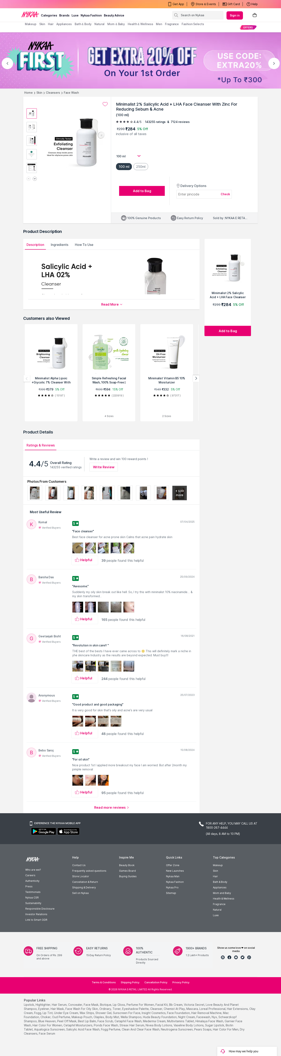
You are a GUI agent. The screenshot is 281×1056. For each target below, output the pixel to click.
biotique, (106, 1004)
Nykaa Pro (172, 887)
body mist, (113, 1017)
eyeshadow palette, (135, 1008)
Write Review (103, 467)
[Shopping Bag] (254, 15)
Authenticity (32, 880)
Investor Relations (36, 914)
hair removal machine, (206, 1013)
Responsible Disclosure (40, 908)
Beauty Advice (114, 15)
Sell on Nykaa (80, 893)
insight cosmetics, (154, 1013)
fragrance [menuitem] (172, 24)
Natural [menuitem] (99, 24)
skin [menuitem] (42, 24)
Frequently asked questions (89, 870)
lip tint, (48, 1013)
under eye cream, (66, 1013)
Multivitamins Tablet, (181, 1021)
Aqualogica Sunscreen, (49, 1029)
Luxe (216, 915)
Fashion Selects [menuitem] (193, 24)
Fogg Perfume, (111, 1029)
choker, (46, 1017)
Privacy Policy (180, 982)
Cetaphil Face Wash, (128, 1021)
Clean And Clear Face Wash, (141, 1029)
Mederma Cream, (154, 1021)
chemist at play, (175, 1008)
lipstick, (29, 1004)
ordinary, (105, 1008)
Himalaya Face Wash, (209, 1021)
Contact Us (79, 865)
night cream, (187, 1017)
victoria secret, (194, 1004)
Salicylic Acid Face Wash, (83, 1029)
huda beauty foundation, (160, 1017)
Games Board (127, 870)
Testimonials (33, 892)
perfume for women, (141, 1004)
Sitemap (171, 893)
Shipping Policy (130, 982)
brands (64, 15)
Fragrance (219, 904)
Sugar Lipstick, (215, 1025)
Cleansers (53, 92)
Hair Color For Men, (226, 1029)
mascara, (192, 1008)
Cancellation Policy (155, 982)
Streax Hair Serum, (132, 1025)
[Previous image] (29, 179)
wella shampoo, (131, 1017)
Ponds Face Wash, (106, 1025)
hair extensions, (237, 1008)
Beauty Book (127, 865)
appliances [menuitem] (64, 24)
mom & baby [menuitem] (116, 24)
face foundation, (178, 1013)
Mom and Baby (222, 893)
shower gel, (103, 1013)
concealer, (75, 1004)
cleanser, (156, 1008)
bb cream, (176, 1004)
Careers (30, 875)
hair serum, (59, 1004)
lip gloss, (119, 1004)
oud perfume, (61, 1017)
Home (28, 92)
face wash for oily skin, (82, 1008)
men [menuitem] (159, 24)
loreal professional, (212, 1008)
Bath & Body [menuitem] (83, 24)
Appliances (219, 887)
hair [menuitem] (50, 24)
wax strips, (87, 1013)
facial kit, (162, 1004)
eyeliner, (44, 1008)
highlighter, (43, 1004)
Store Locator (80, 876)
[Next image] (35, 179)
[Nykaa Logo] (30, 14)
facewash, (203, 1017)
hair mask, (58, 1008)
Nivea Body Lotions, (159, 1025)
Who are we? (33, 869)
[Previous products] (26, 378)
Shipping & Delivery (84, 887)
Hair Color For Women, (48, 1025)
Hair (215, 876)
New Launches (175, 870)
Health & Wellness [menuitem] (140, 24)
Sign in (235, 15)
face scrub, (106, 1021)
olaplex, (99, 1017)
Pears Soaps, (203, 1029)
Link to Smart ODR (36, 919)
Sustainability (33, 903)
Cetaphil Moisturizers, (78, 1025)
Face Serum (47, 1033)
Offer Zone (172, 865)
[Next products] (196, 378)
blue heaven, (47, 1021)
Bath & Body (220, 881)
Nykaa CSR (32, 897)
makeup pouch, (82, 1017)
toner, (117, 1008)
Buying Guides (128, 876)
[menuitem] (248, 27)
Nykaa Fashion (91, 15)
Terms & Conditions (104, 982)
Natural (217, 909)
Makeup (218, 865)
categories (49, 15)
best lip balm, (87, 1021)
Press (29, 886)
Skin (39, 92)
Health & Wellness (223, 898)
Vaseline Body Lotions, (189, 1025)
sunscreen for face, (127, 1013)
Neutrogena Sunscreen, (177, 1029)
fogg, (38, 1013)
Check (225, 194)
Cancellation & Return (85, 881)
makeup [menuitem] (30, 24)
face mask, (91, 1004)
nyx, (215, 1017)
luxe (75, 15)
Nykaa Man (172, 876)
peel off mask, (67, 1021)
